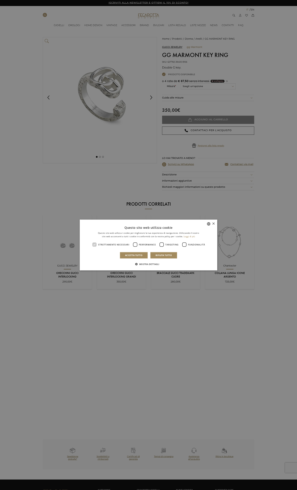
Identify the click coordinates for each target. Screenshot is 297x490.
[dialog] (148, 245)
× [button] (213, 223)
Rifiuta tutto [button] (164, 255)
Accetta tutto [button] (133, 255)
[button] (148, 264)
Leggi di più (189, 236)
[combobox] (208, 224)
